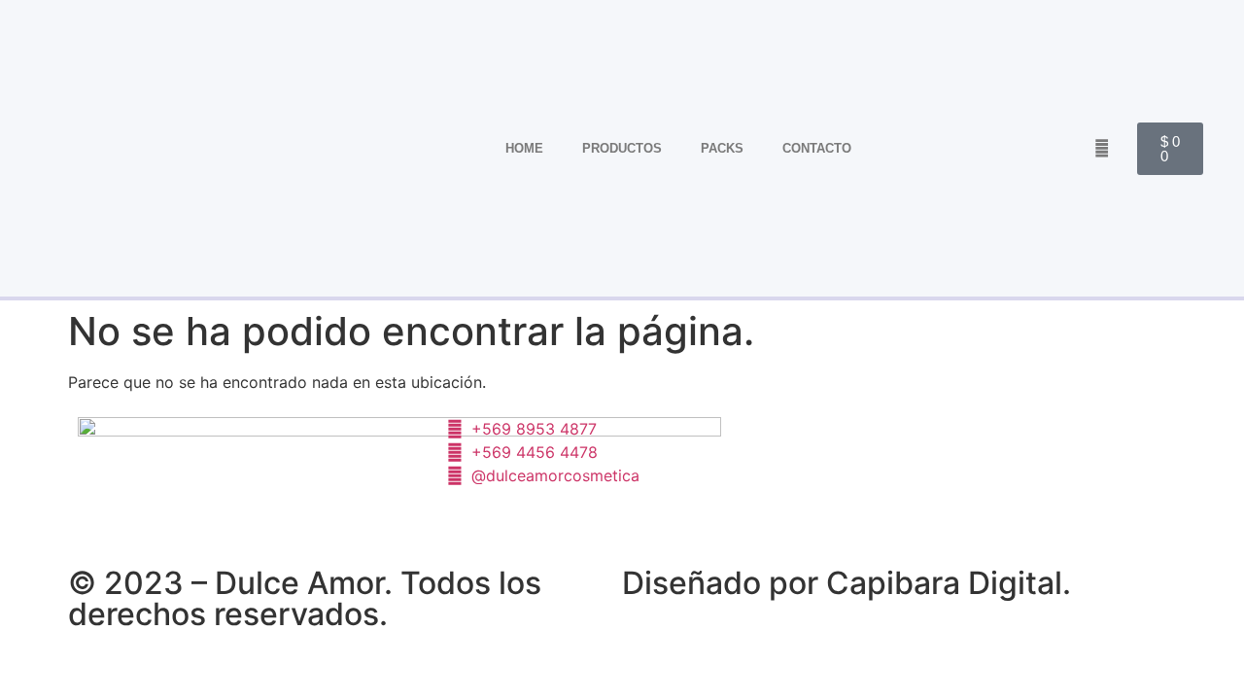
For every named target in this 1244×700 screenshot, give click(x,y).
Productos (622, 148)
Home (524, 148)
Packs (722, 148)
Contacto (816, 148)
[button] (1102, 148)
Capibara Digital (944, 583)
